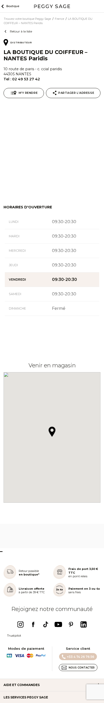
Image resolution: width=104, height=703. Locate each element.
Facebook (33, 624)
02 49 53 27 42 (26, 79)
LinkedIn (83, 624)
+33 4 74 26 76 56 (80, 657)
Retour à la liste (21, 31)
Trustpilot (14, 635)
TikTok (45, 624)
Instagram (20, 624)
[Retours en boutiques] (10, 578)
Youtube (58, 624)
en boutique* (29, 574)
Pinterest (71, 624)
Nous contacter (82, 667)
